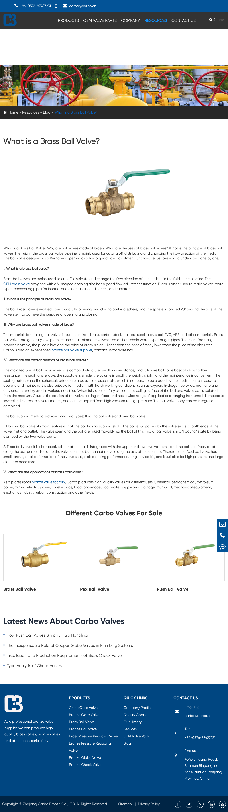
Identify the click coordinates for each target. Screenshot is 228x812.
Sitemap (125, 804)
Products (68, 20)
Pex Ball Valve (94, 589)
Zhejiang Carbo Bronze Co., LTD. (49, 804)
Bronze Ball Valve (83, 729)
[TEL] (222, 535)
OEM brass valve (16, 284)
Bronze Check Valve (85, 765)
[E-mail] (222, 524)
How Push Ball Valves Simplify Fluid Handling (47, 635)
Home (13, 112)
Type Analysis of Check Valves (34, 665)
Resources (156, 20)
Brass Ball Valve (19, 589)
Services (130, 729)
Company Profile (137, 708)
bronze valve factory (48, 482)
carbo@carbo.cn (82, 6)
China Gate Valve (83, 708)
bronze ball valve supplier (71, 350)
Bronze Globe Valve (85, 757)
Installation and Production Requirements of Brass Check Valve (64, 655)
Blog (46, 112)
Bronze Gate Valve (84, 715)
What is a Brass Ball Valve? (75, 112)
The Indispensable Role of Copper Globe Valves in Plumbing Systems (70, 645)
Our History (133, 722)
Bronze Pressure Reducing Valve (90, 747)
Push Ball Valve (173, 589)
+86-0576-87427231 (200, 737)
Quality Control (136, 715)
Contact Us (183, 20)
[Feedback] (222, 546)
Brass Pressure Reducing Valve (93, 736)
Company (130, 20)
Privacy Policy (149, 804)
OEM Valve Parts (100, 20)
